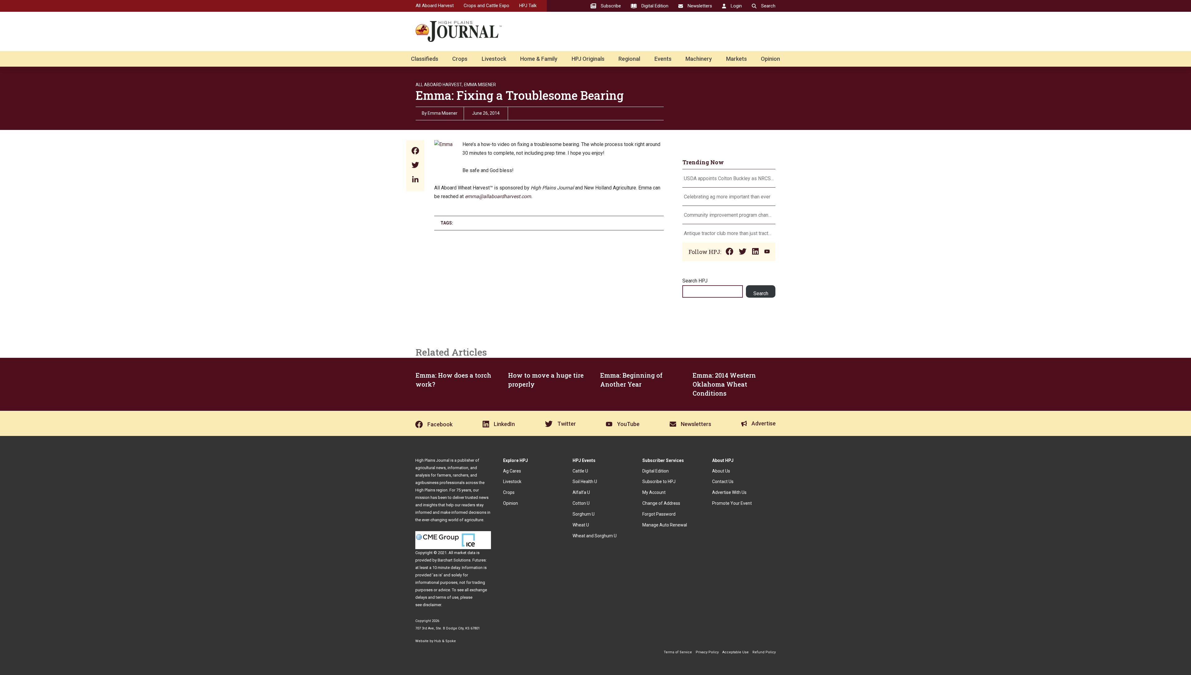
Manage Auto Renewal (664, 524)
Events (662, 59)
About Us (721, 471)
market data (464, 552)
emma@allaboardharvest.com (498, 196)
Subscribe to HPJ (659, 481)
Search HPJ (694, 281)
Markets (736, 59)
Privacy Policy (707, 652)
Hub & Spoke (445, 641)
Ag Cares (512, 471)
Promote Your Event (732, 503)
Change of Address (661, 503)
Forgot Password (659, 514)
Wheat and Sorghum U (595, 535)
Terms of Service (678, 652)
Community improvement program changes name (729, 215)
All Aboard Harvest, (439, 84)
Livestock (494, 59)
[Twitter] (415, 165)
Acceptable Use (735, 652)
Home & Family (538, 59)
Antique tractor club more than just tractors (729, 233)
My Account (654, 492)
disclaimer (432, 604)
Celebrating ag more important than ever (727, 197)
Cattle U (580, 471)
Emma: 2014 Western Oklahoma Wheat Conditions (724, 384)
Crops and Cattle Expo (486, 5)
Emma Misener (480, 84)
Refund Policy (764, 652)
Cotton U (581, 503)
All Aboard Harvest (435, 5)
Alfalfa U (581, 492)
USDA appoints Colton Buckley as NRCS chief (729, 178)
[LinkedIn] (415, 180)
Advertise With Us (729, 492)
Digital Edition (655, 471)
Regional (629, 59)
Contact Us (723, 481)
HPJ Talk (528, 5)
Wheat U (581, 524)
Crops (459, 59)
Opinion (770, 59)
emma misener (442, 113)
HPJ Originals (588, 59)
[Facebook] (415, 151)
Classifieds (424, 59)
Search (760, 293)
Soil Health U (585, 481)
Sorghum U (584, 514)
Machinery (698, 59)
